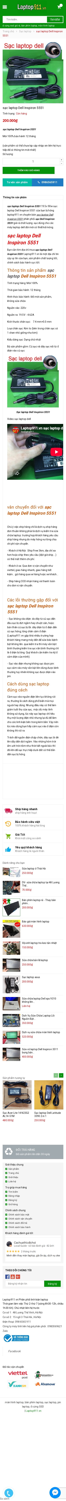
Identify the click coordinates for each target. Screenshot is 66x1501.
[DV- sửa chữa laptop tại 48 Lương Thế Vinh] (11, 888)
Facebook (14, 1351)
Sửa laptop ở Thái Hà (34, 868)
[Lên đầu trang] (60, 1483)
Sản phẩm (13, 1169)
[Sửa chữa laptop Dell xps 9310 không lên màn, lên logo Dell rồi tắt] (11, 1003)
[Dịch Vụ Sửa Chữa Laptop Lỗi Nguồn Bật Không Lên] (11, 1020)
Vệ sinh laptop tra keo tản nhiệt (39, 943)
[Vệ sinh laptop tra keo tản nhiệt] (11, 948)
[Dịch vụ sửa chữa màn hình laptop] (11, 1037)
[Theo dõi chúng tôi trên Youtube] (13, 1276)
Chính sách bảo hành (19, 1227)
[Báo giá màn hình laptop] (11, 929)
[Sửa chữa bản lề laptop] (11, 965)
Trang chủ (13, 1173)
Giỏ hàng (13, 1204)
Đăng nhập (14, 1196)
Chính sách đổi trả (17, 1223)
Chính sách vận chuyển (20, 1218)
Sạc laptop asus (31, 977)
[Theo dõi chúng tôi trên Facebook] (7, 1276)
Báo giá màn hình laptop (35, 921)
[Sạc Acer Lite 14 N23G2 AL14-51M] (17, 1094)
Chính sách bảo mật (18, 1214)
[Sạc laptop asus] (11, 984)
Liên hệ (12, 1181)
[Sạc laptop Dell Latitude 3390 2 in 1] (48, 1094)
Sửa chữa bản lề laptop (35, 960)
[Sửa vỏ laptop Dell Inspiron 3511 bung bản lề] (11, 1054)
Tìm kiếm (55, 19)
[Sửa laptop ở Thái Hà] (11, 872)
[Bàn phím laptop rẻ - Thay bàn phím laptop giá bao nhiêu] (11, 907)
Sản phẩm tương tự (14, 1078)
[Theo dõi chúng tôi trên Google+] (18, 1276)
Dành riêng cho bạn (14, 862)
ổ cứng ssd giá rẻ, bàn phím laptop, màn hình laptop (28, 25)
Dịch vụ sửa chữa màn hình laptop (41, 1032)
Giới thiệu (13, 1177)
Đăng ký (12, 1200)
